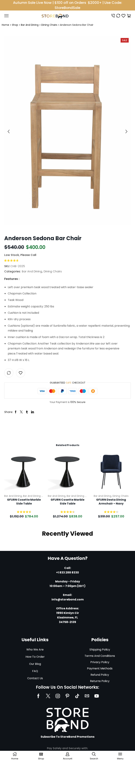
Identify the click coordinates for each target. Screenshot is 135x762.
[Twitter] (48, 696)
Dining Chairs (49, 25)
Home (5, 25)
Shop (15, 25)
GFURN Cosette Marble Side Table (24, 502)
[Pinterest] (67, 696)
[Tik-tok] (77, 696)
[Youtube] (96, 696)
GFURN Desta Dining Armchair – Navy (111, 502)
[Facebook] (38, 696)
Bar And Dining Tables (36, 496)
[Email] (87, 696)
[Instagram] (58, 696)
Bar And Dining (29, 25)
